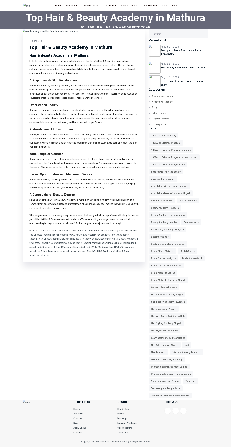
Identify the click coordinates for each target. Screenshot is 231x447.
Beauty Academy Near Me (164, 222)
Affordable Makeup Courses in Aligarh (170, 193)
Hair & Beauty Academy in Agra (167, 294)
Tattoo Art (44, 255)
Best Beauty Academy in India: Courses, (183, 67)
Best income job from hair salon (91, 243)
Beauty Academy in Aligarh (105, 239)
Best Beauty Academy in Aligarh (167, 229)
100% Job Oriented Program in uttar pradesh (174, 157)
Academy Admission (162, 96)
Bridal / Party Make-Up (162, 251)
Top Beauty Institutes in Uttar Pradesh (170, 395)
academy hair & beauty (40, 239)
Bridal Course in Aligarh (163, 258)
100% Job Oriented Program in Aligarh (113, 230)
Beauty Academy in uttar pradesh (168, 215)
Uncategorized (159, 124)
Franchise (111, 5)
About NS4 (71, 5)
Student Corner (129, 5)
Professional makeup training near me (171, 374)
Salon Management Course (165, 381)
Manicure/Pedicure (127, 423)
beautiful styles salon (63, 239)
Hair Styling (123, 409)
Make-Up (121, 418)
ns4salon (37, 41)
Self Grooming (124, 427)
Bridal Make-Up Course (97, 247)
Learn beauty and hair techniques (168, 338)
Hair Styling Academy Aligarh (166, 323)
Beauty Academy (82, 239)
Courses (77, 418)
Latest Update (159, 113)
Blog (154, 107)
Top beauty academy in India (165, 388)
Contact (77, 432)
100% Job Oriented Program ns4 (84, 234)
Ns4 (96, 251)
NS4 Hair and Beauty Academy (166, 359)
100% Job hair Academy (53, 230)
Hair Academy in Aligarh (82, 251)
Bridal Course (114, 243)
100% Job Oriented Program (79, 230)
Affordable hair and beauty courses (169, 186)
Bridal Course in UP (46, 247)
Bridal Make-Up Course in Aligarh (168, 280)
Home (58, 5)
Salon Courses (91, 5)
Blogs (174, 5)
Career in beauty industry (164, 287)
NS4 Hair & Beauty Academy (54, 219)
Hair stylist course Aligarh (164, 330)
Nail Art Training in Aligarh (164, 345)
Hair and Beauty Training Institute (168, 316)
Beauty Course (50, 243)
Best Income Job (66, 243)
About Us (78, 413)
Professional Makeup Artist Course (169, 367)
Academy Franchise (162, 101)
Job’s (164, 5)
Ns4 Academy (105, 251)
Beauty (120, 413)
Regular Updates (160, 118)
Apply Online (150, 5)
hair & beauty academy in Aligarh (53, 251)
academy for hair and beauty (115, 234)
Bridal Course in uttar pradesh (70, 247)
